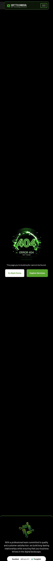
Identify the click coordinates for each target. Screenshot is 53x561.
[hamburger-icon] (43, 5)
